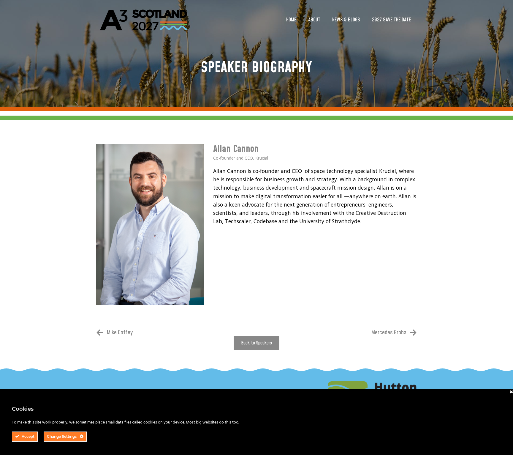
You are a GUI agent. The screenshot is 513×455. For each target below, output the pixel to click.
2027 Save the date (391, 19)
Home (291, 19)
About (314, 19)
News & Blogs (346, 19)
